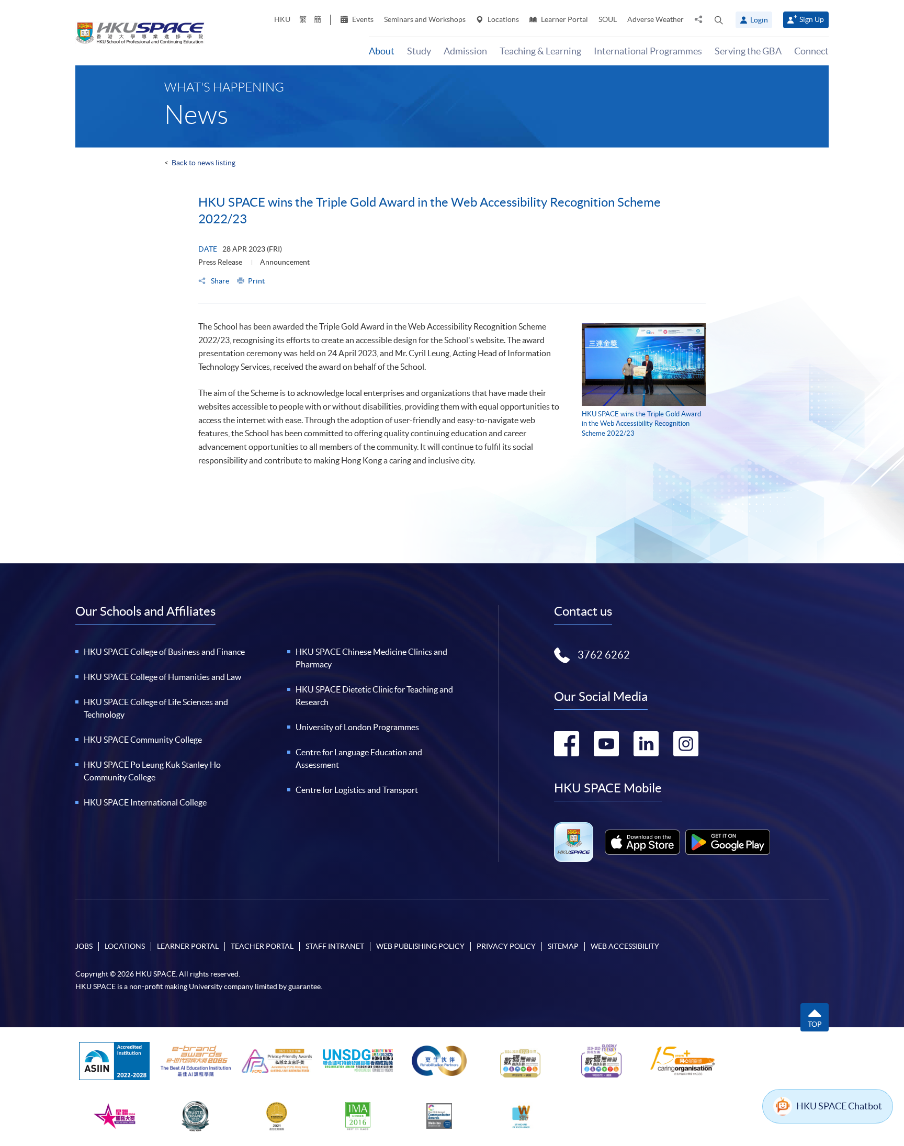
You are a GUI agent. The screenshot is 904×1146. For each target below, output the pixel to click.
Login (759, 20)
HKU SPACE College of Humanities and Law (162, 677)
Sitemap (563, 946)
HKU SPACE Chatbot (839, 1105)
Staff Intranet (335, 946)
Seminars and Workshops (425, 19)
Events (362, 19)
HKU (282, 19)
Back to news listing (203, 162)
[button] (718, 20)
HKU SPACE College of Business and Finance (164, 651)
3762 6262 (604, 655)
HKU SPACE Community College (143, 739)
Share (219, 281)
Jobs (84, 946)
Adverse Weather (655, 19)
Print (256, 281)
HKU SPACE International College (145, 802)
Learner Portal (563, 19)
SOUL (607, 19)
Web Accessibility (625, 946)
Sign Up (811, 19)
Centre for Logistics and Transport (357, 790)
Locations (502, 19)
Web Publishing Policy (420, 946)
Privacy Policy (506, 946)
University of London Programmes (357, 727)
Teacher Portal (262, 946)
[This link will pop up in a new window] (642, 842)
